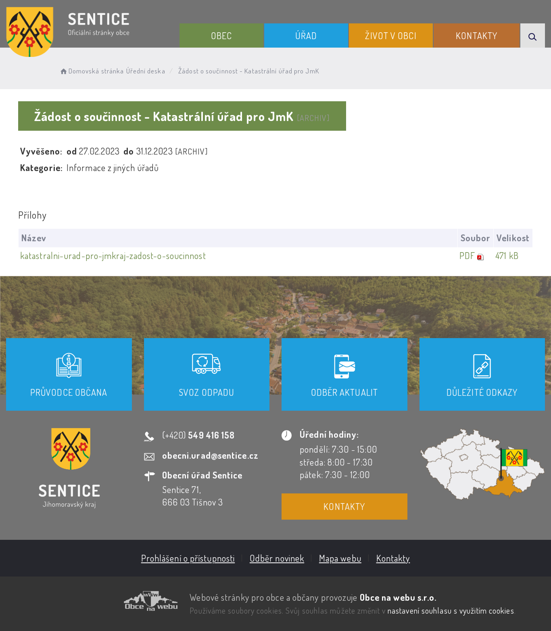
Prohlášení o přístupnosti (188, 558)
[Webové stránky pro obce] (91, 601)
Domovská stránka (96, 71)
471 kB (507, 255)
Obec (221, 35)
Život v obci (390, 35)
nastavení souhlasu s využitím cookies (451, 610)
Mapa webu (340, 558)
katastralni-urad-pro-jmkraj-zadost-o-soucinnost (113, 255)
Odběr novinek (277, 558)
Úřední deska (145, 71)
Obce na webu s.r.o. (398, 597)
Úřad (306, 35)
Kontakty (476, 35)
